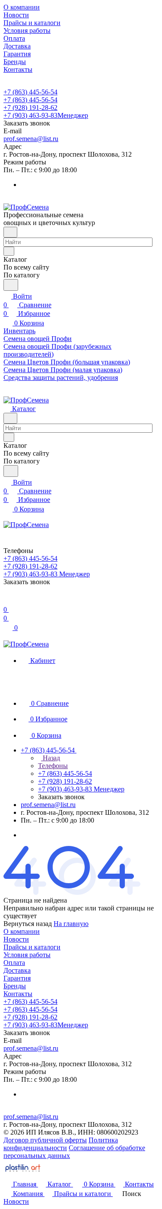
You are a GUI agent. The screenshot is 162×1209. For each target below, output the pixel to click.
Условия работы (27, 954)
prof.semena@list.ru (30, 138)
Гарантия (17, 978)
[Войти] (7, 600)
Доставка (17, 970)
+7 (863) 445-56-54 (30, 92)
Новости (16, 939)
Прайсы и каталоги (31, 947)
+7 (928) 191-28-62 (30, 107)
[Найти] (10, 285)
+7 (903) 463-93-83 (45, 115)
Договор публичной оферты (45, 1140)
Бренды (14, 986)
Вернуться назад (27, 923)
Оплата (14, 962)
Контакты (17, 993)
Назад (50, 758)
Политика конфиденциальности (60, 1143)
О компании (21, 931)
